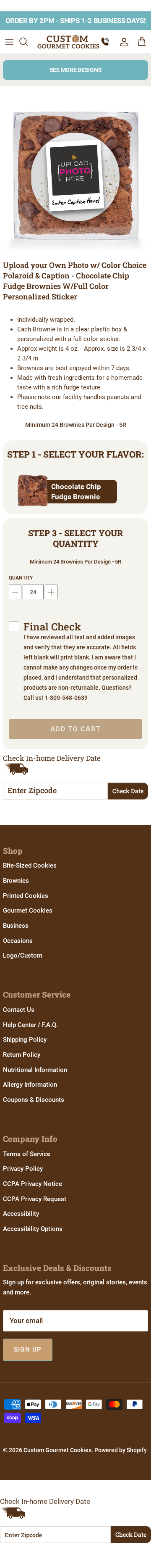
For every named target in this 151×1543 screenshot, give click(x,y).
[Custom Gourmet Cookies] (68, 42)
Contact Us (18, 1010)
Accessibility (21, 1213)
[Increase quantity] (51, 592)
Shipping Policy (25, 1039)
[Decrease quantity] (15, 592)
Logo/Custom (22, 955)
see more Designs (75, 69)
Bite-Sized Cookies (30, 865)
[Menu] (9, 41)
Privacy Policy (23, 1168)
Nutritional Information (35, 1070)
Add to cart (75, 729)
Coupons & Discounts (33, 1100)
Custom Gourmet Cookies (57, 1450)
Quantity (21, 578)
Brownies (16, 880)
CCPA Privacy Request (34, 1199)
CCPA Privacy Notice (32, 1184)
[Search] (27, 41)
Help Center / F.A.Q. (30, 1025)
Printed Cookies (25, 896)
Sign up (28, 1349)
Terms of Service (26, 1154)
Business (16, 925)
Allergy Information (30, 1084)
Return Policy (21, 1055)
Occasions (18, 941)
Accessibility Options (32, 1229)
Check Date (127, 791)
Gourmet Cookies (27, 910)
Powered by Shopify (120, 1450)
